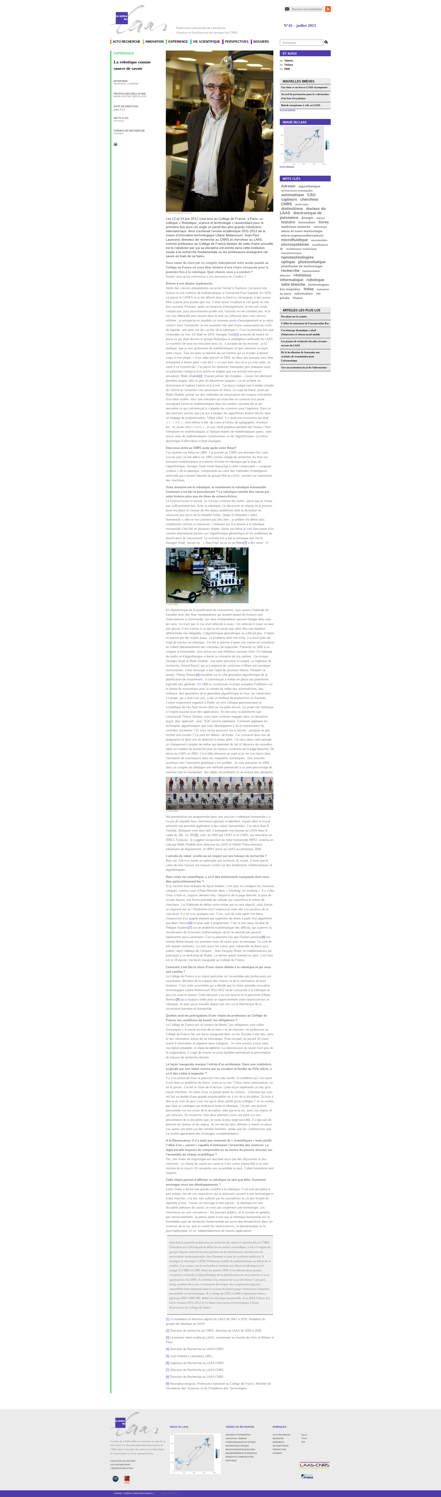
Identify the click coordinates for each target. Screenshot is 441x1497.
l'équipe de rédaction (121, 1468)
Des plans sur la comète (294, 316)
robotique (119, 133)
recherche (290, 270)
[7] (190, 927)
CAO (311, 194)
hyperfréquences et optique (241, 1442)
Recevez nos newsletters (307, 9)
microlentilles (319, 240)
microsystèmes (295, 244)
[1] (237, 334)
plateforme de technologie (301, 266)
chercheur (119, 120)
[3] (245, 542)
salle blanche (293, 284)
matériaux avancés (296, 226)
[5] (196, 835)
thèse (309, 289)
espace (320, 218)
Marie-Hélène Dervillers (130, 96)
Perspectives (237, 41)
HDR (287, 69)
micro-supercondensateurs (302, 235)
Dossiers (261, 41)
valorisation (303, 293)
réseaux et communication (240, 1457)
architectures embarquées (297, 190)
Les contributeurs (120, 1464)
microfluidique (294, 240)
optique (288, 261)
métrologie (320, 227)
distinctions (292, 208)
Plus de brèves (287, 110)
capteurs (289, 199)
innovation (306, 222)
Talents (288, 60)
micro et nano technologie (301, 231)
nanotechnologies (297, 257)
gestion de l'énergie (236, 1438)
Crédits (128, 1493)
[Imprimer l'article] (115, 144)
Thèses (288, 64)
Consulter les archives (122, 1461)
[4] (198, 675)
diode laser (301, 204)
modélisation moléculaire (301, 248)
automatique (292, 194)
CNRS (286, 204)
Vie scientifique (206, 41)
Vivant (297, 298)
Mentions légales (143, 1493)
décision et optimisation (238, 1435)
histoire (288, 222)
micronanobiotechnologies (240, 1449)
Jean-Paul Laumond (126, 83)
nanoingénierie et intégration (241, 1453)
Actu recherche (126, 41)
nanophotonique (291, 252)
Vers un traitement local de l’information (304, 367)
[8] (263, 937)
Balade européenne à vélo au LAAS (300, 105)
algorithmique (309, 186)
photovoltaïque (311, 261)
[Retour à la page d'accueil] (138, 19)
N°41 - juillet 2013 (300, 25)
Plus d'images (287, 167)
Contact (118, 1493)
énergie (307, 218)
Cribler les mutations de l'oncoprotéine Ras (305, 323)
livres (324, 222)
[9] (178, 999)
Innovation (154, 41)
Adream (288, 186)
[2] (200, 376)
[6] (190, 923)
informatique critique (237, 1446)
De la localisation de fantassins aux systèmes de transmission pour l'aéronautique (300, 356)
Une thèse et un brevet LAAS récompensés (304, 87)
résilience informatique (295, 277)
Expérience (178, 41)
